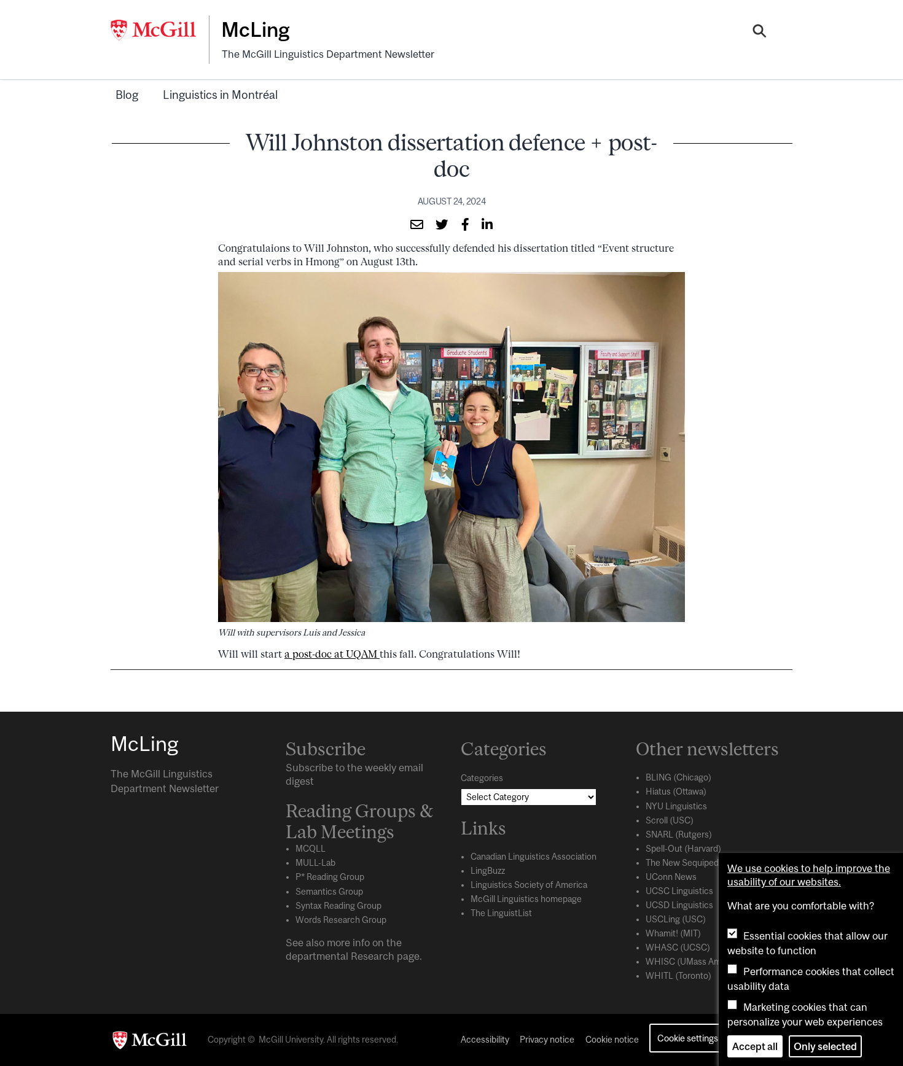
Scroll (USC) (670, 820)
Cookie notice (612, 1040)
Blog (126, 94)
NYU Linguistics (676, 806)
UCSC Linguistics (679, 891)
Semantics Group (329, 892)
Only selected (825, 1046)
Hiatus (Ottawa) (676, 791)
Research (372, 956)
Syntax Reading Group (338, 906)
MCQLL (310, 849)
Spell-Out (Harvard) (683, 849)
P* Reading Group (329, 877)
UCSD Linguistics (679, 905)
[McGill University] (160, 30)
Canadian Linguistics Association (533, 857)
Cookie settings (687, 1038)
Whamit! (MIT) (673, 933)
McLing (255, 29)
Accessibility (485, 1040)
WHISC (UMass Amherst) (695, 962)
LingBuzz (488, 871)
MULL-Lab (315, 863)
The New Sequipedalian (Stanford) (712, 863)
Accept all (755, 1046)
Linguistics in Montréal (220, 94)
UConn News (671, 877)
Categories (482, 778)
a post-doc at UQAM (332, 654)
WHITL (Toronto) (678, 976)
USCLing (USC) (676, 919)
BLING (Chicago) (678, 777)
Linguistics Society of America (529, 885)
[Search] (759, 32)
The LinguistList (501, 913)
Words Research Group (340, 920)
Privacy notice (547, 1040)
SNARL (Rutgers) (679, 834)
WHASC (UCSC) (678, 947)
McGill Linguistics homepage (526, 899)
